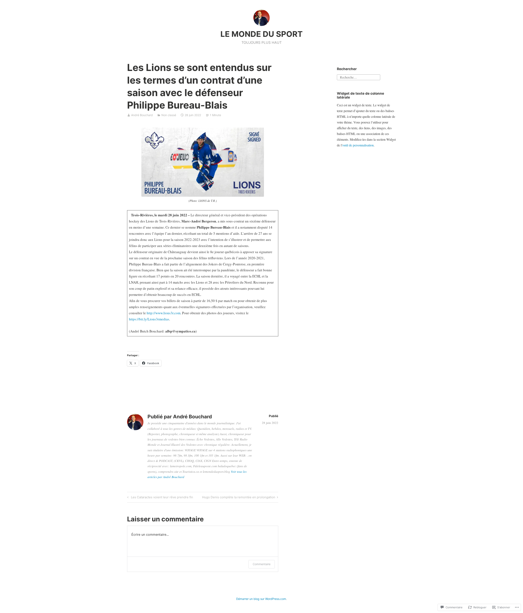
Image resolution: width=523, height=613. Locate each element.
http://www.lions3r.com (163, 313)
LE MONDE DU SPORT (261, 34)
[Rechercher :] (358, 77)
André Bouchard (142, 115)
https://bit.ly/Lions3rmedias (149, 319)
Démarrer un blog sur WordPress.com (261, 599)
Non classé (168, 115)
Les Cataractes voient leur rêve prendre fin (159, 498)
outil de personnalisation (358, 145)
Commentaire (261, 564)
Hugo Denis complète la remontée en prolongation (238, 498)
